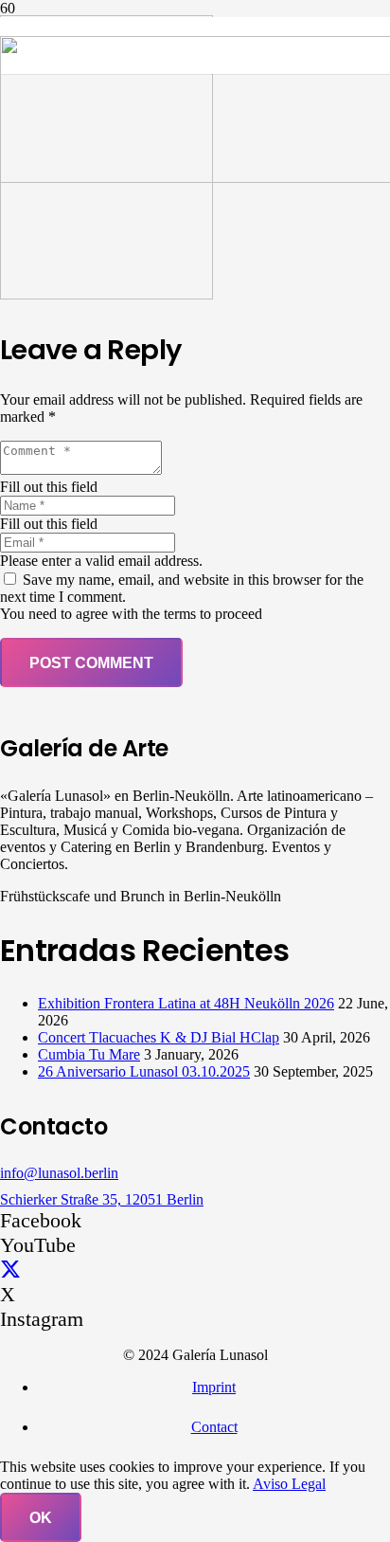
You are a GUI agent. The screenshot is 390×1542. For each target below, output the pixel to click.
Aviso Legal (289, 1484)
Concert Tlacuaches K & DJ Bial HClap (158, 1037)
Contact (214, 1427)
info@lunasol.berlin (59, 1173)
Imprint (214, 1387)
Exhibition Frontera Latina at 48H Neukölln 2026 (186, 1003)
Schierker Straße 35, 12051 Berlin (102, 1199)
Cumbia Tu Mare (89, 1054)
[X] (10, 1269)
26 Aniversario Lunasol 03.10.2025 (144, 1071)
